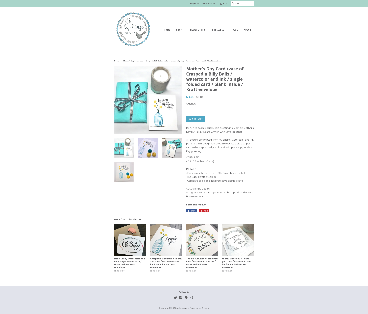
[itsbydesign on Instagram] (191, 298)
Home (167, 30)
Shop (179, 30)
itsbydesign (182, 308)
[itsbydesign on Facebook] (180, 298)
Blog (235, 30)
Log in (193, 3)
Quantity (191, 103)
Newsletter (197, 30)
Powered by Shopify (199, 308)
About (248, 30)
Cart (225, 3)
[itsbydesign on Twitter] (175, 298)
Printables (218, 30)
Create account (208, 3)
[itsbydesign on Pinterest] (186, 298)
